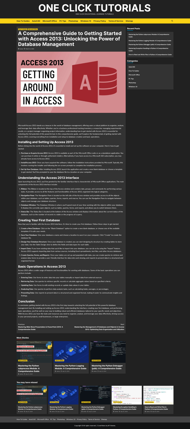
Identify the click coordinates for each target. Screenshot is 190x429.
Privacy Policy (100, 21)
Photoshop (73, 21)
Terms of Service (115, 21)
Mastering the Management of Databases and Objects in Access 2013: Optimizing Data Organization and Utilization (99, 326)
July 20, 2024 (124, 411)
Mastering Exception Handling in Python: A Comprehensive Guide (148, 50)
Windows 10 (85, 21)
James (21, 48)
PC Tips (62, 21)
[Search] (172, 21)
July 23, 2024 (29, 374)
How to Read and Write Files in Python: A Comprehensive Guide (150, 54)
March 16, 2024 (30, 48)
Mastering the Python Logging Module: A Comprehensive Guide (150, 40)
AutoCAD (36, 21)
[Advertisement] (71, 118)
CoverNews (101, 425)
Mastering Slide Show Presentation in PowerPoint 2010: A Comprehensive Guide (40, 326)
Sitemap (129, 21)
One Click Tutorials (94, 8)
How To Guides (23, 21)
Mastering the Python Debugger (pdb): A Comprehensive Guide (150, 44)
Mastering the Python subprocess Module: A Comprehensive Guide (29, 368)
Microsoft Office (50, 21)
